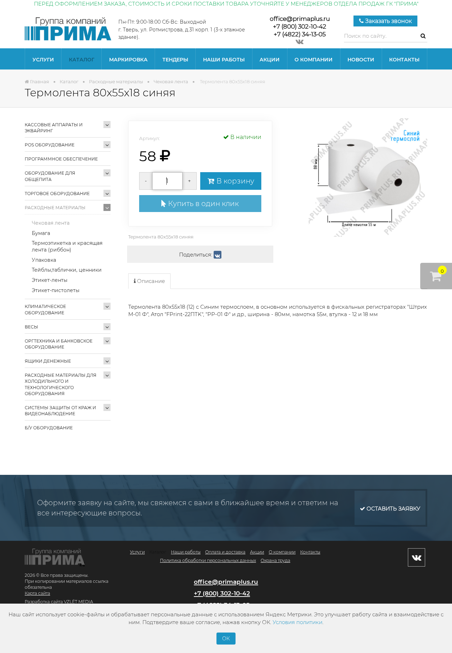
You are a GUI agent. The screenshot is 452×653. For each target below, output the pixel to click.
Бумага (41, 233)
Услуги (43, 59)
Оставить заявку (392, 508)
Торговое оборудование (57, 193)
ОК (226, 638)
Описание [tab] (150, 281)
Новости (360, 59)
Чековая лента (51, 223)
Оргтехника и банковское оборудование (59, 344)
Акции (270, 59)
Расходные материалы (55, 207)
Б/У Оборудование (49, 427)
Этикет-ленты (49, 280)
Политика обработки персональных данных (208, 560)
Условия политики (297, 622)
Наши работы (224, 59)
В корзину (234, 181)
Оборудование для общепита (50, 176)
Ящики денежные (48, 361)
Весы (31, 326)
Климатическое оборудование (45, 309)
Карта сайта (37, 593)
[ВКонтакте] (217, 255)
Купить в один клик (202, 203)
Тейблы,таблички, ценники (67, 270)
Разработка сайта (44, 601)
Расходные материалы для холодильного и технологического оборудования (60, 384)
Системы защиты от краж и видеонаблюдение (60, 410)
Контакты (404, 59)
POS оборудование (50, 144)
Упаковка (44, 260)
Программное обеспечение (61, 159)
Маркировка (128, 59)
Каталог (81, 59)
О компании (314, 59)
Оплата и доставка (225, 552)
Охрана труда (275, 560)
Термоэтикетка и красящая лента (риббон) (67, 246)
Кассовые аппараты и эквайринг (54, 127)
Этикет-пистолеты (55, 290)
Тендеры (175, 59)
